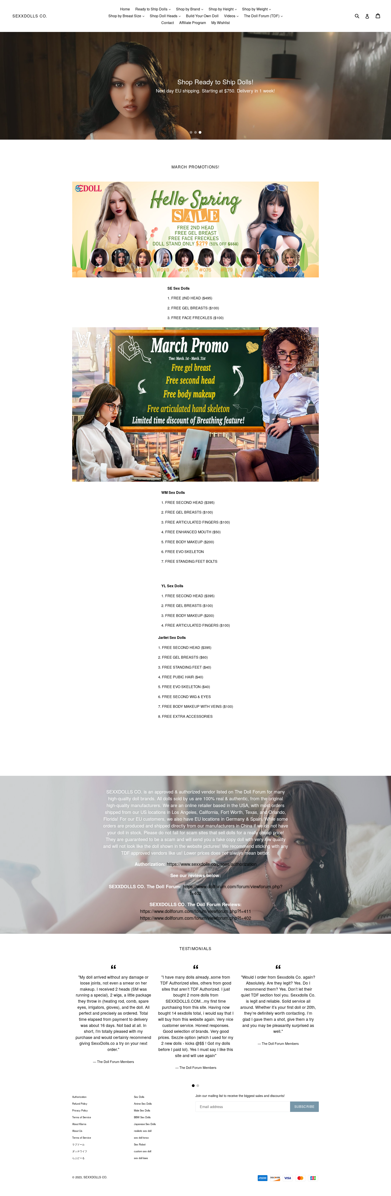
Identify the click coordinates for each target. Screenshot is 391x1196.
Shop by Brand (190, 9)
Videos (232, 15)
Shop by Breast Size (127, 15)
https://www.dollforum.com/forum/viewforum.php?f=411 (195, 911)
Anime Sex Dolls (143, 1103)
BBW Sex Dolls (142, 1117)
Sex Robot (139, 1144)
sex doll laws (141, 1158)
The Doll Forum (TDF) (264, 15)
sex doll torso (141, 1137)
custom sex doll (142, 1151)
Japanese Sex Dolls (145, 1124)
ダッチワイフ (79, 1151)
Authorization (79, 1097)
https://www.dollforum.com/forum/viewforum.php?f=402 (195, 918)
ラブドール (78, 1144)
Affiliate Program (192, 22)
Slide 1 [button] (191, 132)
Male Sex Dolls (142, 1110)
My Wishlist (220, 22)
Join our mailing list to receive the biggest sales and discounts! (240, 1096)
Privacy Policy (80, 1110)
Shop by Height (224, 9)
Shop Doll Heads (166, 15)
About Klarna (79, 1124)
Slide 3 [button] (200, 132)
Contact (167, 22)
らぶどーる (78, 1158)
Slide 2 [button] (195, 132)
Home (125, 9)
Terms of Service (81, 1117)
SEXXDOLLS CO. (30, 16)
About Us (77, 1131)
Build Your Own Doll (202, 15)
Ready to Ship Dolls (154, 9)
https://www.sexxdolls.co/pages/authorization (212, 864)
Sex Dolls (139, 1097)
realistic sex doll (142, 1131)
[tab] (191, 132)
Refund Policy (79, 1103)
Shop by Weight (257, 9)
